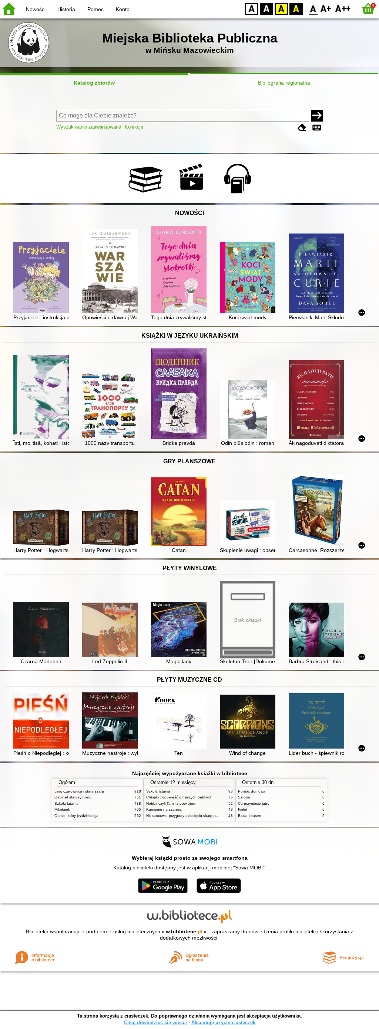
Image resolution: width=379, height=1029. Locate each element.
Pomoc (95, 9)
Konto (123, 9)
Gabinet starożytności (72, 797)
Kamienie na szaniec (164, 809)
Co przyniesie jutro (253, 803)
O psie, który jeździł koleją (76, 816)
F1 (325, 8)
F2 (342, 8)
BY (296, 8)
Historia (66, 9)
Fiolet (242, 809)
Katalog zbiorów (94, 83)
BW (266, 8)
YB (281, 8)
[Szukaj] (317, 116)
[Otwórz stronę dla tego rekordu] (43, 278)
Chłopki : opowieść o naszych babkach (179, 797)
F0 (313, 8)
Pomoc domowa (251, 791)
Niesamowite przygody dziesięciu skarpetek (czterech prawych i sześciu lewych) (213, 816)
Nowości (36, 9)
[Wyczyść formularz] (302, 127)
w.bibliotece (184, 931)
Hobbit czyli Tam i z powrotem (171, 803)
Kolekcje (134, 127)
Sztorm (244, 797)
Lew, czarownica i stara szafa (79, 791)
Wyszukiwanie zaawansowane (88, 127)
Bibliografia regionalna (284, 83)
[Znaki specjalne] (317, 127)
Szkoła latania (66, 803)
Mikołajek (62, 809)
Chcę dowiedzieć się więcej (155, 1022)
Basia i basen (249, 816)
